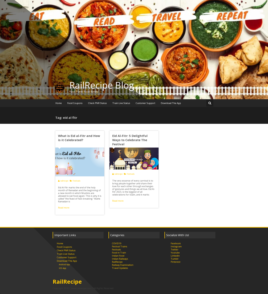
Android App (64, 264)
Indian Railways (120, 258)
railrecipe (64, 180)
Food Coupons (74, 103)
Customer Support (145, 103)
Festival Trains (119, 246)
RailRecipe (117, 261)
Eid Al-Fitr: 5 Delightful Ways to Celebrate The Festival (130, 140)
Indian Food (118, 255)
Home (58, 103)
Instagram (176, 246)
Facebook (176, 243)
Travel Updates (120, 268)
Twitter (174, 249)
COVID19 (116, 243)
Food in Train (119, 252)
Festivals (76, 180)
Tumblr (175, 258)
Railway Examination (122, 264)
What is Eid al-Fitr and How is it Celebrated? (79, 138)
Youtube (175, 252)
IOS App (62, 268)
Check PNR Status (97, 103)
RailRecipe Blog (101, 85)
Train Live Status (121, 103)
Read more (63, 207)
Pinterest (175, 261)
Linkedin (175, 255)
